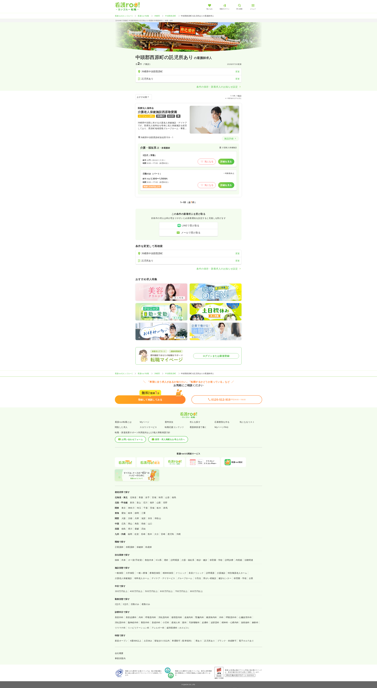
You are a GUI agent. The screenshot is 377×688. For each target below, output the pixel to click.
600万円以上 (166, 591)
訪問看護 (175, 560)
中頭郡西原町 (170, 16)
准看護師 (130, 547)
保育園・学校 (216, 560)
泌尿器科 (215, 622)
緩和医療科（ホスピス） (178, 627)
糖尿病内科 (211, 617)
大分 (156, 534)
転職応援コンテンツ (174, 427)
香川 (130, 528)
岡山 (130, 523)
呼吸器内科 (150, 617)
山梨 (159, 502)
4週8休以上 (135, 640)
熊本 (150, 534)
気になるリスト (247, 422)
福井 (152, 502)
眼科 (184, 622)
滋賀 (143, 518)
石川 (145, 502)
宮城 (154, 497)
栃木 (159, 508)
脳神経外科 (133, 622)
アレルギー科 (158, 627)
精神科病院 (168, 573)
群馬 (165, 508)
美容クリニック (196, 573)
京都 (130, 518)
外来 (123, 560)
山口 (150, 523)
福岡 (130, 534)
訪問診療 (229, 560)
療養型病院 (155, 573)
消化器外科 (120, 622)
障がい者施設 (209, 578)
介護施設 (221, 573)
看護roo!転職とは (123, 422)
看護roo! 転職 (143, 16)
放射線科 (245, 622)
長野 (165, 502)
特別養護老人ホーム (237, 573)
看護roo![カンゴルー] (123, 16)
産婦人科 (175, 622)
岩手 (147, 497)
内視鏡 (239, 560)
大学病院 (130, 573)
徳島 (123, 528)
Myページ (144, 422)
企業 (251, 578)
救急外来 (149, 560)
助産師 (148, 547)
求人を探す (195, 422)
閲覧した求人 (121, 427)
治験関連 (248, 560)
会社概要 (119, 653)
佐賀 (136, 534)
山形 (167, 497)
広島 (123, 523)
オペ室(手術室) (135, 560)
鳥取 (137, 523)
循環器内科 (176, 617)
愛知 (123, 513)
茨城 (152, 508)
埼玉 (139, 508)
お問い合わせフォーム (132, 439)
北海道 (133, 497)
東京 (123, 508)
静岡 (137, 513)
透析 (166, 560)
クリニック (181, 573)
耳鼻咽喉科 (194, 622)
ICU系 (159, 560)
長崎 (143, 534)
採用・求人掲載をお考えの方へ (170, 439)
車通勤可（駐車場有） (182, 640)
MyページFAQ (221, 427)
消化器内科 (163, 617)
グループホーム (184, 578)
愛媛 (137, 528)
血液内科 (189, 617)
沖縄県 (157, 16)
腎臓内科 (199, 617)
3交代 (125, 604)
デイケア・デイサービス (163, 578)
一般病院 (119, 573)
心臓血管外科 (245, 617)
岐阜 (130, 513)
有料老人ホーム (141, 578)
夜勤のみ (146, 604)
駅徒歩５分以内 (162, 640)
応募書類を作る (222, 422)
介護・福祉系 (188, 560)
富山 (139, 502)
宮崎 (163, 534)
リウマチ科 (120, 627)
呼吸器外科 (231, 617)
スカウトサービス (148, 427)
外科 (221, 617)
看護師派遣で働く (198, 427)
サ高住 (198, 578)
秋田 (161, 497)
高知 (143, 528)
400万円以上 (136, 591)
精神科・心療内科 (230, 622)
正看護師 (119, 547)
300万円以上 (121, 591)
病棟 (117, 560)
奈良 (150, 518)
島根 (143, 523)
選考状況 (169, 422)
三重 (143, 513)
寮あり (199, 640)
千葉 (145, 508)
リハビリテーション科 (138, 627)
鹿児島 (171, 534)
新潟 (132, 502)
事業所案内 (120, 658)
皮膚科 (205, 622)
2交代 (117, 604)
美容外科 (119, 617)
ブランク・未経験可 (227, 640)
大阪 (123, 518)
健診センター (225, 578)
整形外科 (145, 622)
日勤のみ (135, 604)
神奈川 (131, 508)
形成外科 (156, 622)
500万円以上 (151, 591)
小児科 (166, 622)
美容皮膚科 (131, 617)
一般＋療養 (142, 573)
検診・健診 (202, 560)
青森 (141, 497)
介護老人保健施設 (123, 578)
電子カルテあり (246, 640)
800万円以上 (196, 591)
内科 (141, 617)
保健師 (140, 547)
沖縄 (178, 534)
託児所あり (209, 640)
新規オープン (121, 640)
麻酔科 (255, 622)
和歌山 (158, 518)
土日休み (148, 640)
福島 (174, 497)
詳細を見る (226, 161)
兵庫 (137, 518)
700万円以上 (181, 591)
